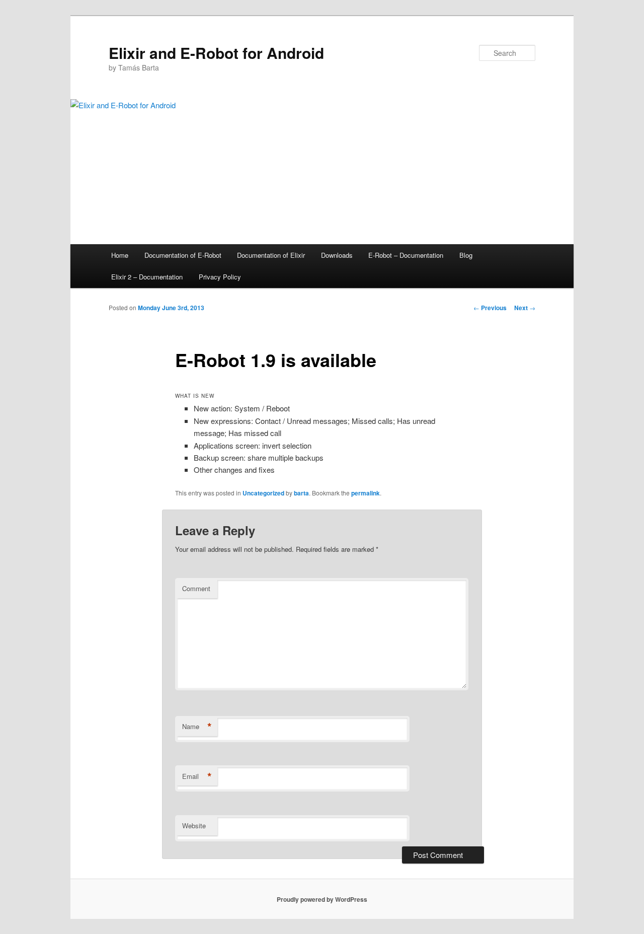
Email (197, 776)
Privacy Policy (220, 276)
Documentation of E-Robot (182, 255)
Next (524, 307)
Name (197, 727)
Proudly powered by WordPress (322, 899)
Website (194, 825)
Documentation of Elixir (271, 255)
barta (301, 492)
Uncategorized (263, 492)
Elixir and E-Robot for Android (216, 52)
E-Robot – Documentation (405, 255)
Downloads (337, 255)
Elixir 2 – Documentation (147, 276)
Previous (490, 307)
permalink (365, 492)
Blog (465, 255)
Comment (196, 588)
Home (119, 255)
